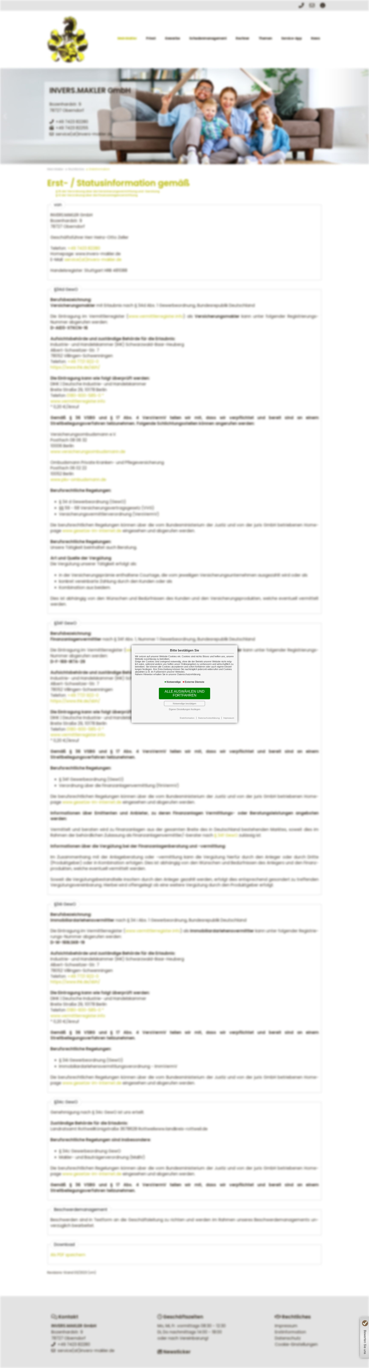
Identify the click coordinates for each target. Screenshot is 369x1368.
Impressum (228, 718)
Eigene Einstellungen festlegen (184, 709)
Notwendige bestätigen (184, 703)
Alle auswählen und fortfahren (185, 693)
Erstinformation (187, 718)
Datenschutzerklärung (209, 718)
